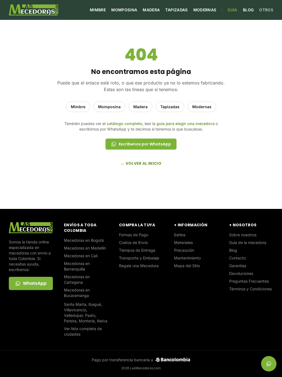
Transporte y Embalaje (139, 258)
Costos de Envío (133, 242)
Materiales (183, 242)
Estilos (179, 234)
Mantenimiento (187, 258)
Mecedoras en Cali (80, 255)
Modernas (204, 9)
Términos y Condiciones (250, 288)
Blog (248, 9)
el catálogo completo (122, 123)
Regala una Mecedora (139, 265)
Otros (266, 9)
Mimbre (98, 9)
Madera (151, 9)
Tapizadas (176, 9)
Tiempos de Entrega (137, 250)
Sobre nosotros (242, 234)
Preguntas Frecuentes (249, 281)
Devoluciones (241, 273)
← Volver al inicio (141, 163)
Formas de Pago (133, 234)
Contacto (237, 258)
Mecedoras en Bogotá (84, 240)
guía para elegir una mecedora (185, 123)
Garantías (237, 265)
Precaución (184, 250)
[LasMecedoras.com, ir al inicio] (33, 9)
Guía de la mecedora (247, 242)
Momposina (124, 9)
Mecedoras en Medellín (85, 248)
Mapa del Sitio (187, 265)
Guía (232, 9)
